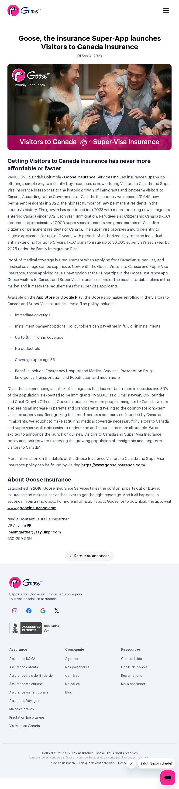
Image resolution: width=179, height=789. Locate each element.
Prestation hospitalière (26, 717)
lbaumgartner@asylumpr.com (34, 532)
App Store (45, 297)
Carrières (72, 675)
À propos (72, 659)
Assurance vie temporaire (28, 692)
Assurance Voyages (24, 701)
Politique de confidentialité (97, 763)
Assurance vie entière (25, 684)
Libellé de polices (134, 667)
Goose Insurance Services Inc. (92, 177)
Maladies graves (21, 709)
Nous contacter (133, 684)
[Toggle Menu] (166, 10)
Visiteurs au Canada (24, 726)
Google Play (71, 297)
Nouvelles (72, 684)
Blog (68, 692)
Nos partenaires (77, 667)
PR (29, 526)
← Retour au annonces (89, 556)
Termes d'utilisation (62, 763)
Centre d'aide (131, 659)
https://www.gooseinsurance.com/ (113, 465)
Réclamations (131, 675)
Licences (124, 763)
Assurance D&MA (22, 659)
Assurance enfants (23, 667)
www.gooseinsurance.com (31, 508)
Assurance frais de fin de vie (31, 675)
